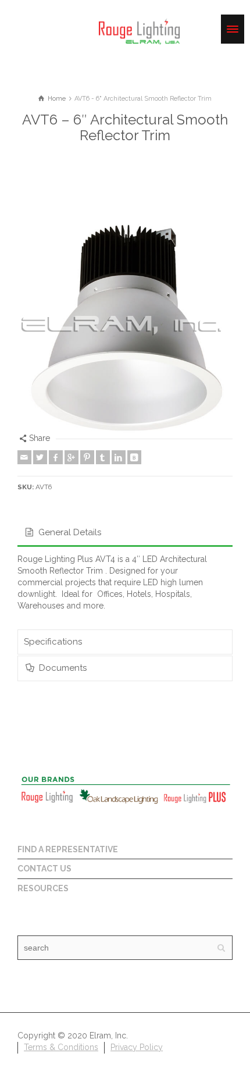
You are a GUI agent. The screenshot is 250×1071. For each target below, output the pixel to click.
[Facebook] (56, 457)
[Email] (24, 457)
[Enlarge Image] (125, 325)
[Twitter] (40, 457)
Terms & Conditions (61, 1047)
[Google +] (71, 457)
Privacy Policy (136, 1047)
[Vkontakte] (134, 457)
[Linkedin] (119, 457)
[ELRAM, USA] (139, 30)
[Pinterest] (87, 457)
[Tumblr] (103, 457)
